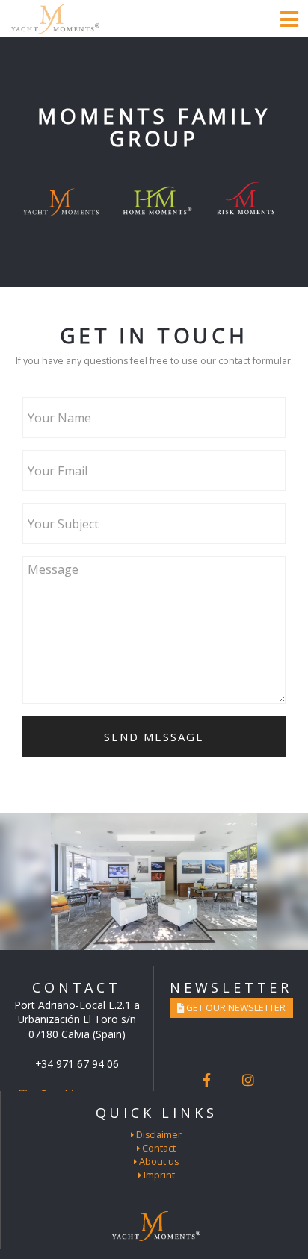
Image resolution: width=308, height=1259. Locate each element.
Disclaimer (158, 1134)
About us (158, 1161)
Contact (158, 1148)
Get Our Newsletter (235, 1008)
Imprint (158, 1175)
